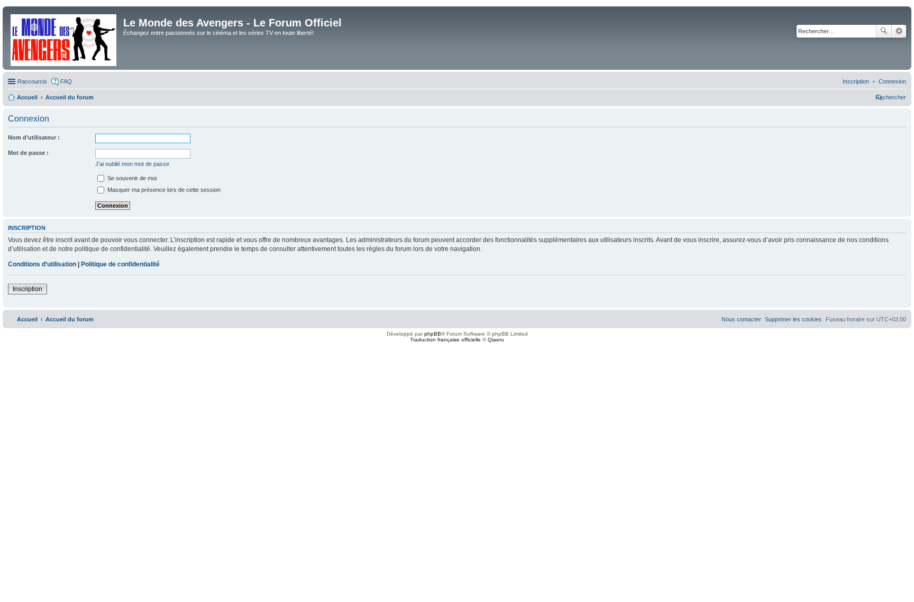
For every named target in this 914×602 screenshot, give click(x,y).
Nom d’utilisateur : (34, 137)
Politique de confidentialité (120, 264)
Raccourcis (32, 81)
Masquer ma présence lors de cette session (163, 190)
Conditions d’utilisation (42, 264)
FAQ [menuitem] (66, 81)
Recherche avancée (899, 31)
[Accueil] (64, 38)
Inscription (27, 289)
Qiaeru (496, 339)
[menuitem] (892, 81)
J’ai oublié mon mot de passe (132, 164)
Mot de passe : (28, 153)
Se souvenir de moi (131, 178)
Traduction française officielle (445, 339)
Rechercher (884, 31)
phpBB (432, 334)
